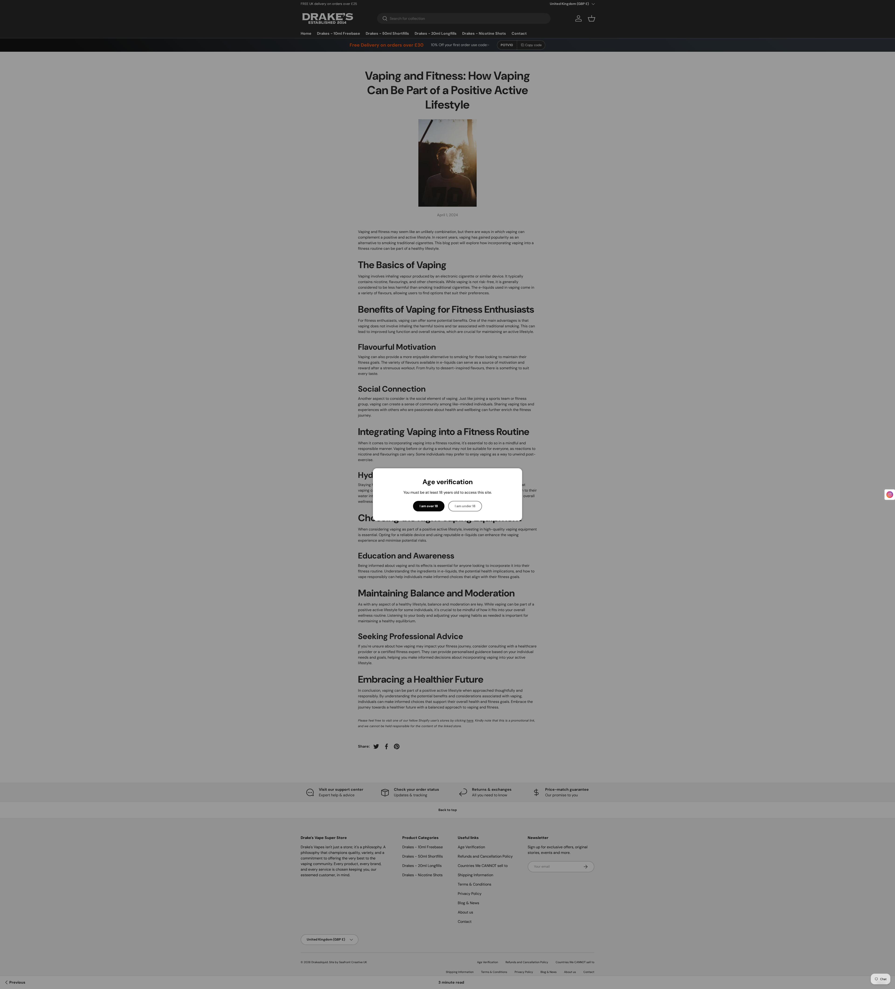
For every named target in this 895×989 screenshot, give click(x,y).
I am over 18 (429, 506)
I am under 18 (465, 506)
